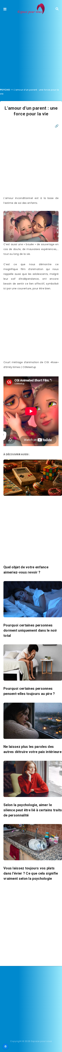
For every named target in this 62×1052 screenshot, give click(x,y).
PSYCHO (5, 89)
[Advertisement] (31, 50)
